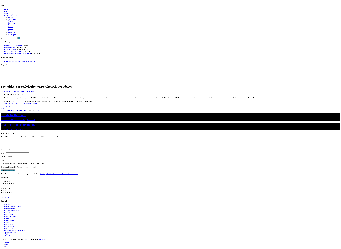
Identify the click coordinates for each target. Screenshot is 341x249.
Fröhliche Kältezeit (10, 50)
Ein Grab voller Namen (11, 211)
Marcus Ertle (8, 224)
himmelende (30, 91)
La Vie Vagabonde (10, 216)
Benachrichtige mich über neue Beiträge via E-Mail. (19, 167)
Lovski (6, 222)
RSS (6, 247)
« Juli (2, 197)
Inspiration (11, 33)
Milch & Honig (9, 228)
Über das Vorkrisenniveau (13, 46)
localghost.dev (9, 220)
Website (3, 160)
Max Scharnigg (9, 226)
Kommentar (5, 150)
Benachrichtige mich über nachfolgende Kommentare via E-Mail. (24, 164)
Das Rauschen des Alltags (12, 207)
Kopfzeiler (7, 213)
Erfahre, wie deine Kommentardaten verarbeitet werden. (59, 174)
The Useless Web (10, 232)
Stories (10, 29)
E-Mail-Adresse (6, 157)
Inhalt (6, 9)
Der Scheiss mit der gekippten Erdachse (17, 53)
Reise (9, 31)
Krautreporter (9, 214)
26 (4, 195)
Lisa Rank (7, 218)
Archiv (6, 13)
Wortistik (7, 236)
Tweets (10, 27)
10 (13, 188)
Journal (10, 17)
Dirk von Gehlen (9, 209)
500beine (7, 205)
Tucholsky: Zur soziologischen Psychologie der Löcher (20, 103)
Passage (10, 21)
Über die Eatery (9, 48)
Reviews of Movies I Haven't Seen (15, 230)
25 (2, 195)
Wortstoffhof (12, 19)
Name (3, 153)
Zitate (10, 25)
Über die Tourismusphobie (13, 52)
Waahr (6, 234)
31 (13, 195)
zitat (25, 110)
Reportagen (12, 35)
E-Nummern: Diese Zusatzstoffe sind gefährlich (20, 61)
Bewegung (11, 23)
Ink (26, 239)
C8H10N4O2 (42, 239)
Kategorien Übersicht (11, 15)
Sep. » (7, 197)
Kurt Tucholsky (18, 110)
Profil (6, 11)
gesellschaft (9, 110)
